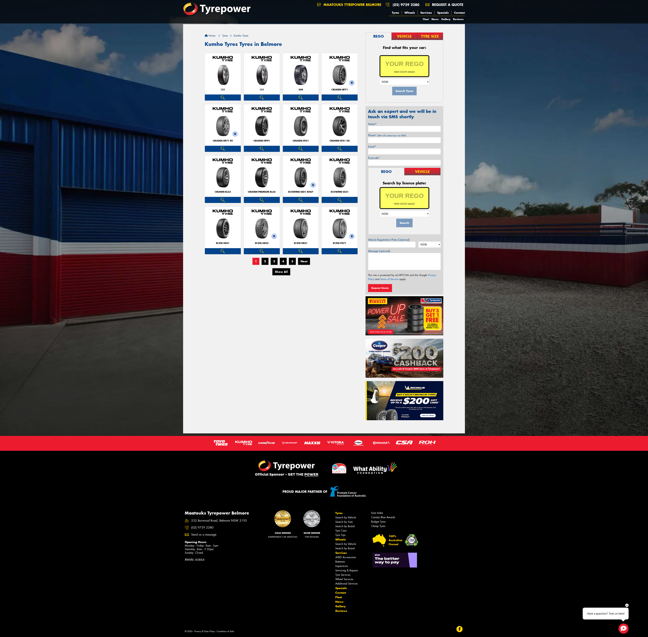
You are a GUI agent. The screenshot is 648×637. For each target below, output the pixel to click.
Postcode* (374, 158)
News (435, 19)
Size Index (377, 513)
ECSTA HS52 (261, 243)
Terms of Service (389, 279)
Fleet (426, 19)
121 (223, 89)
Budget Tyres (378, 521)
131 (262, 89)
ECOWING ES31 (340, 191)
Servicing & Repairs (346, 570)
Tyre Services (342, 575)
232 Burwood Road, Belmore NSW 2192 (219, 521)
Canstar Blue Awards (383, 517)
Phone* (387, 135)
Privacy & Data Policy (204, 631)
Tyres (395, 13)
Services (426, 13)
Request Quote (380, 287)
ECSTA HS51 (223, 243)
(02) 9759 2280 (406, 5)
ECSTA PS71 (339, 243)
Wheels (409, 13)
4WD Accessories (345, 557)
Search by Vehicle (345, 517)
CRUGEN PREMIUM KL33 (262, 191)
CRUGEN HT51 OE (340, 140)
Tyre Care (340, 530)
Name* (372, 124)
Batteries (340, 561)
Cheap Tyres (378, 526)
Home (211, 35)
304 (301, 89)
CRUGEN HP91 (261, 140)
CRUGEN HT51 (301, 140)
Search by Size (344, 522)
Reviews (458, 19)
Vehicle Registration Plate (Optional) (389, 240)
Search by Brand (345, 526)
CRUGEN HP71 (339, 89)
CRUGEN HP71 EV (223, 140)
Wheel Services (344, 579)
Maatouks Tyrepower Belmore (351, 5)
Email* (372, 146)
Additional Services (346, 583)
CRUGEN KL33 (223, 191)
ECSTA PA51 (300, 243)
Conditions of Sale (225, 631)
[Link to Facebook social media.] (459, 629)
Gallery (445, 19)
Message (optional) (379, 251)
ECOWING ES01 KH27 (300, 191)
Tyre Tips (340, 535)
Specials (443, 13)
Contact (459, 13)
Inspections (341, 566)
